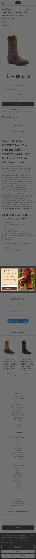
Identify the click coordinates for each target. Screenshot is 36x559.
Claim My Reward (9, 288)
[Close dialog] (34, 269)
